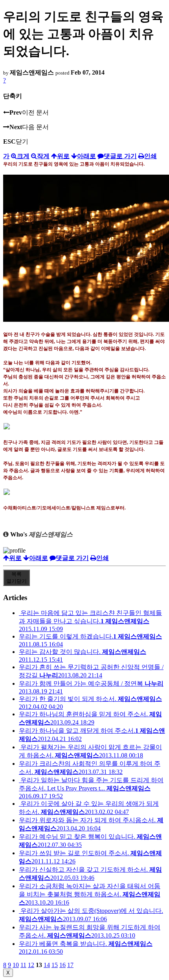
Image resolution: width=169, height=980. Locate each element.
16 (62, 965)
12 (31, 965)
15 (54, 965)
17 (70, 965)
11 (23, 965)
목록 (16, 577)
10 (16, 965)
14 (47, 965)
